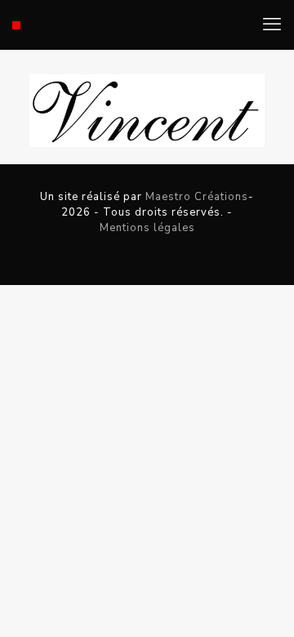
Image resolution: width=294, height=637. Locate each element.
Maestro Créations (196, 196)
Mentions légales (147, 227)
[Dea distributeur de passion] (16, 24)
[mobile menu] (272, 24)
